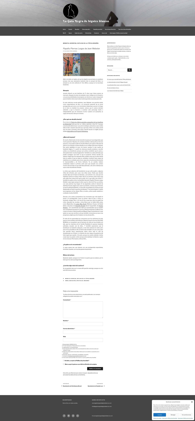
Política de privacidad (82, 360)
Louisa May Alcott (80, 204)
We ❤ (64, 33)
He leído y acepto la (77, 360)
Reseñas (77, 29)
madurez (86, 280)
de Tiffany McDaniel (119, 79)
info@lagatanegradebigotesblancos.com (77, 356)
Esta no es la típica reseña (88, 43)
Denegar (173, 415)
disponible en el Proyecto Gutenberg (77, 131)
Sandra (74, 51)
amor (67, 280)
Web (64, 336)
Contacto (96, 33)
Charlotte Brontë (80, 206)
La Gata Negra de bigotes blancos (86, 21)
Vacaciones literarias (110, 29)
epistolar (80, 280)
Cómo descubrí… (86, 29)
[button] (192, 402)
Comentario (67, 300)
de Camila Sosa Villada (115, 90)
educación (72, 280)
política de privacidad (91, 357)
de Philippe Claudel (117, 82)
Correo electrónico (69, 328)
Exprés (70, 29)
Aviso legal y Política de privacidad (169, 418)
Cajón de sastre (78, 33)
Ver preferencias (186, 415)
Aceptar (160, 415)
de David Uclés (118, 85)
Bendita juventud (97, 29)
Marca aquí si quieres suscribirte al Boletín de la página (81, 364)
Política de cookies (157, 418)
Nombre (66, 320)
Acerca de (104, 33)
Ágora (70, 33)
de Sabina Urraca (113, 88)
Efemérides (88, 33)
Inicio (64, 29)
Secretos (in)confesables (125, 29)
